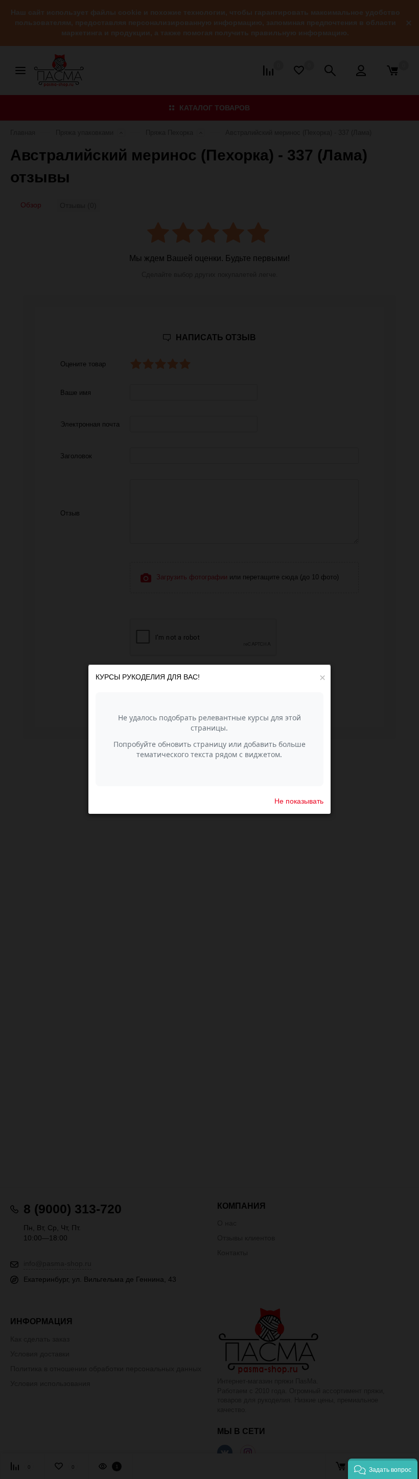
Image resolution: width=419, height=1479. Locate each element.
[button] (382, 1469)
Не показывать (298, 801)
